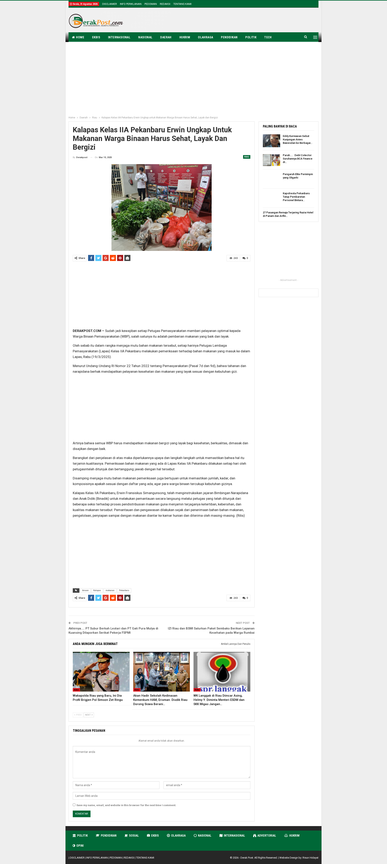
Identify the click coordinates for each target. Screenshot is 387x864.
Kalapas (97, 590)
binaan (85, 590)
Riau (246, 157)
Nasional (145, 37)
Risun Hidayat (310, 857)
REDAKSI (165, 3)
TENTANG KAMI (182, 3)
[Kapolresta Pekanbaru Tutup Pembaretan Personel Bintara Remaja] (271, 198)
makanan (110, 590)
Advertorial (266, 835)
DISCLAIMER (109, 3)
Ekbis (96, 37)
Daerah (165, 37)
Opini (80, 845)
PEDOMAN (151, 3)
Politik (250, 37)
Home (80, 37)
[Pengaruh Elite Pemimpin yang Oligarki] (271, 178)
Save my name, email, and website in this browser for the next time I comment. (126, 805)
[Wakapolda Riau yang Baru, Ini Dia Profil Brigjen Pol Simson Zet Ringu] (101, 672)
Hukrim (184, 37)
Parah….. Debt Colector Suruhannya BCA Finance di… (297, 159)
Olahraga (205, 37)
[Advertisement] (245, 20)
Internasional (119, 37)
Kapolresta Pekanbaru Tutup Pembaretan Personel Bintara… (296, 197)
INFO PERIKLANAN (130, 3)
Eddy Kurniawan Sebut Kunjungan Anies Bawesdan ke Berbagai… (297, 139)
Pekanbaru (124, 590)
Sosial (134, 835)
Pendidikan (229, 37)
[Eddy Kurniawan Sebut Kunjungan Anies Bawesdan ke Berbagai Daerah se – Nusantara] (271, 140)
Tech (268, 37)
